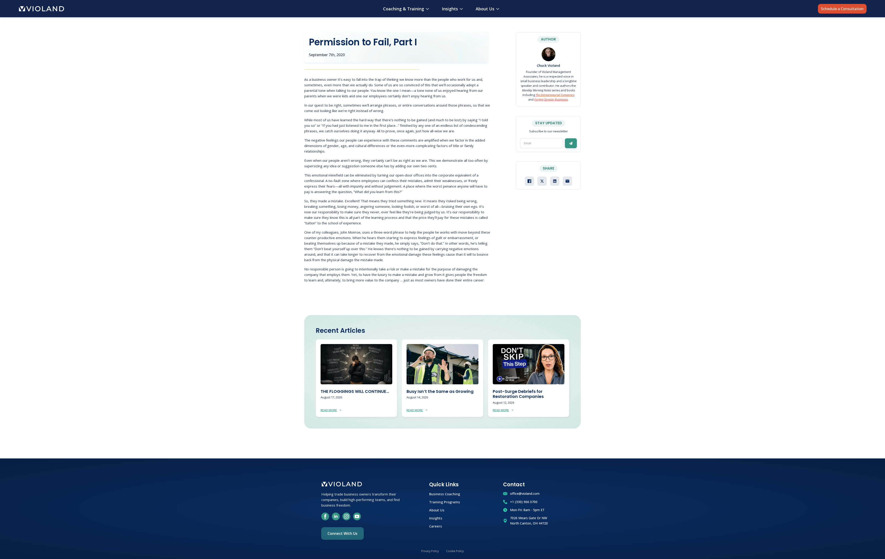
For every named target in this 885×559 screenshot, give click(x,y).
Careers (435, 526)
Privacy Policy (430, 551)
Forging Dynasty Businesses (551, 99)
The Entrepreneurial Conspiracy (555, 95)
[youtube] (357, 516)
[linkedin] (336, 516)
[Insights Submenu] (462, 9)
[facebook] (325, 516)
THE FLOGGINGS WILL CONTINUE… (355, 391)
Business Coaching (444, 494)
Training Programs (444, 502)
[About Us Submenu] (498, 9)
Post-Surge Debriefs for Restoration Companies (518, 394)
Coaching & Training (403, 9)
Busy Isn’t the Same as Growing (440, 391)
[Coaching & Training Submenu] (428, 9)
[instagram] (346, 516)
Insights (450, 9)
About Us (485, 9)
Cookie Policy (455, 551)
